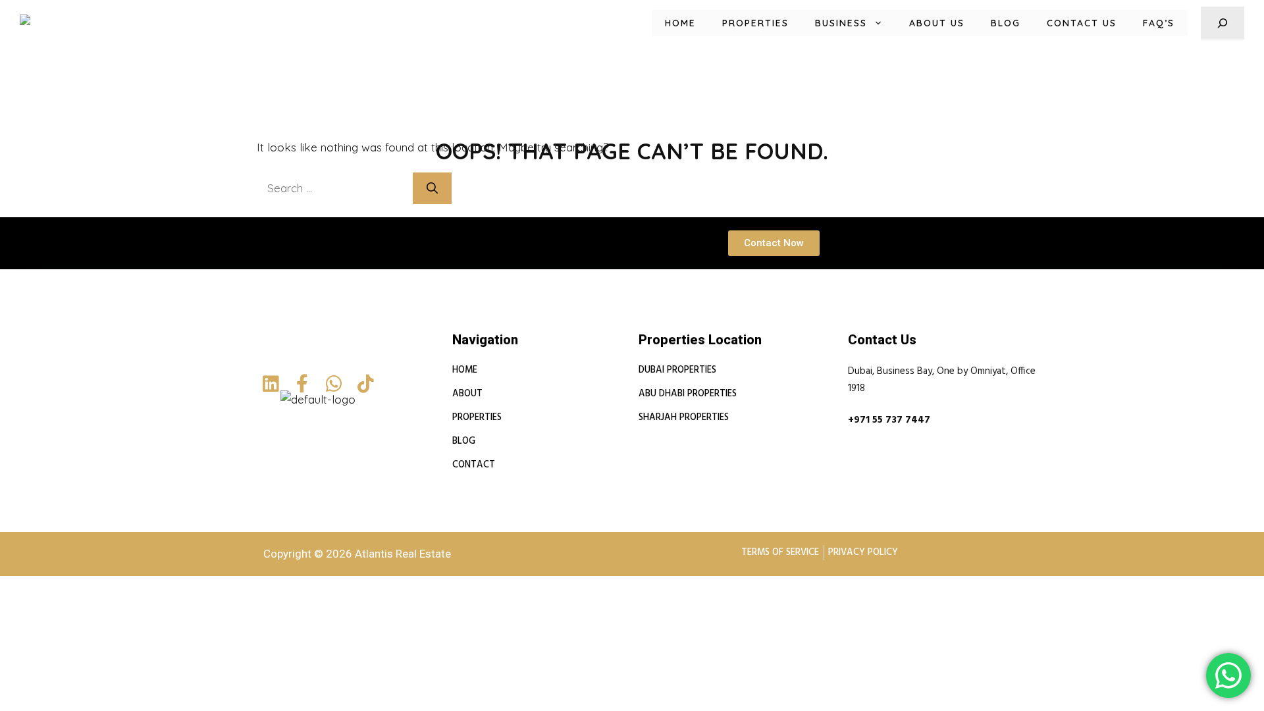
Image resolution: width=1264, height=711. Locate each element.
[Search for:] (335, 188)
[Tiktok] (365, 384)
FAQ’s (1158, 23)
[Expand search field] (1222, 23)
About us (936, 23)
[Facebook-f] (302, 384)
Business (841, 23)
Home (680, 23)
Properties (755, 23)
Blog (1005, 23)
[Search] (432, 188)
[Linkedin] (270, 384)
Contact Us (1082, 23)
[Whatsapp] (334, 384)
